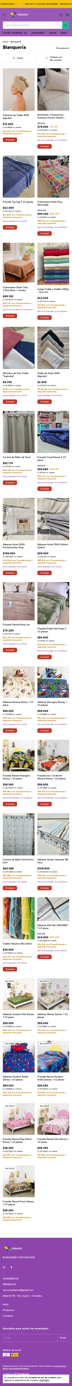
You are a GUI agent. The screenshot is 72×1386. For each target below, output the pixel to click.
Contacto (8, 1315)
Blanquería (38, 33)
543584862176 (11, 1278)
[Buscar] (65, 25)
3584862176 (9, 1284)
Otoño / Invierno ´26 (15, 33)
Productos (8, 1310)
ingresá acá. (60, 1366)
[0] (67, 15)
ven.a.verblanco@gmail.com (18, 1290)
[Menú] (4, 14)
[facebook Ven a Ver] (11, 1267)
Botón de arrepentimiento (16, 1368)
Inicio (5, 41)
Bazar (52, 33)
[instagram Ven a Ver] (4, 1267)
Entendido (44, 1380)
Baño (64, 33)
